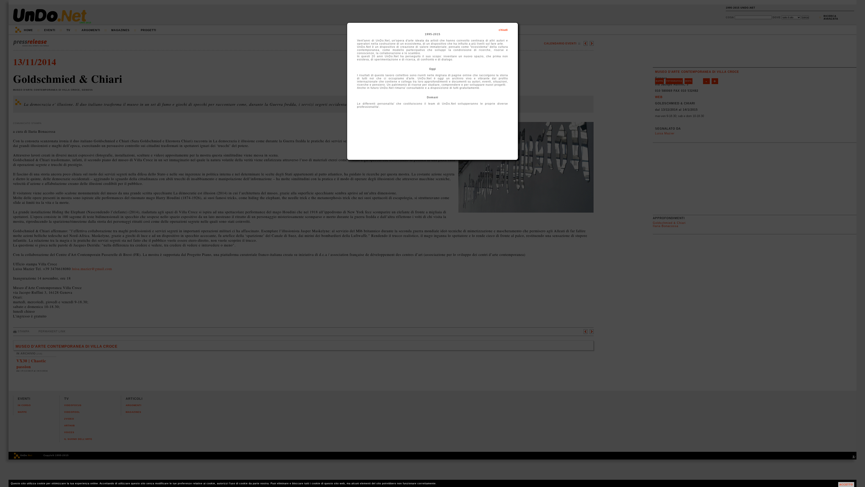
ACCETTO (846, 484)
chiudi (503, 30)
